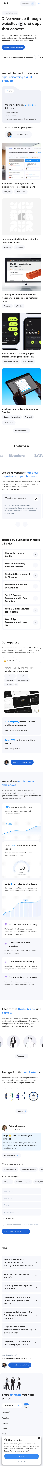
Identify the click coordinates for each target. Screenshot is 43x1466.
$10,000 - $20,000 (23, 1182)
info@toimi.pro (10, 1155)
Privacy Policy (21, 1461)
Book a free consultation (13, 47)
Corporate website (29, 1169)
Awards (20, 1111)
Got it (21, 1456)
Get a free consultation (14, 1231)
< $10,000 (7, 1182)
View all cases (20, 431)
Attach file (10, 1218)
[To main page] (5, 4)
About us (20, 1056)
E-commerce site (10, 1169)
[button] (39, 1438)
